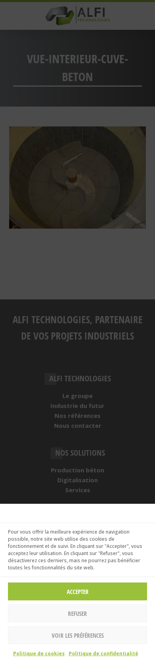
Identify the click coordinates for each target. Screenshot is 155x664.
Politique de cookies (39, 653)
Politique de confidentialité (103, 653)
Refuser (77, 613)
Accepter (78, 592)
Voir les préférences (78, 635)
